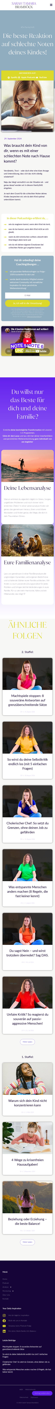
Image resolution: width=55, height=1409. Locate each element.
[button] (27, 1042)
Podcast (6, 1283)
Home (5, 1279)
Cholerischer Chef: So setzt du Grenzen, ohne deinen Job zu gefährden (28, 828)
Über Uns (6, 1295)
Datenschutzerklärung (34, 316)
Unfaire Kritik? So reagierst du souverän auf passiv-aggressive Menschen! (27, 1019)
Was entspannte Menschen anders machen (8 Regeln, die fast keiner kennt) (27, 892)
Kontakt (6, 1299)
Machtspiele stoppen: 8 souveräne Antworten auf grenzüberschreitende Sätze (27, 700)
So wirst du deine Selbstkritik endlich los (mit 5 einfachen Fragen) (27, 764)
